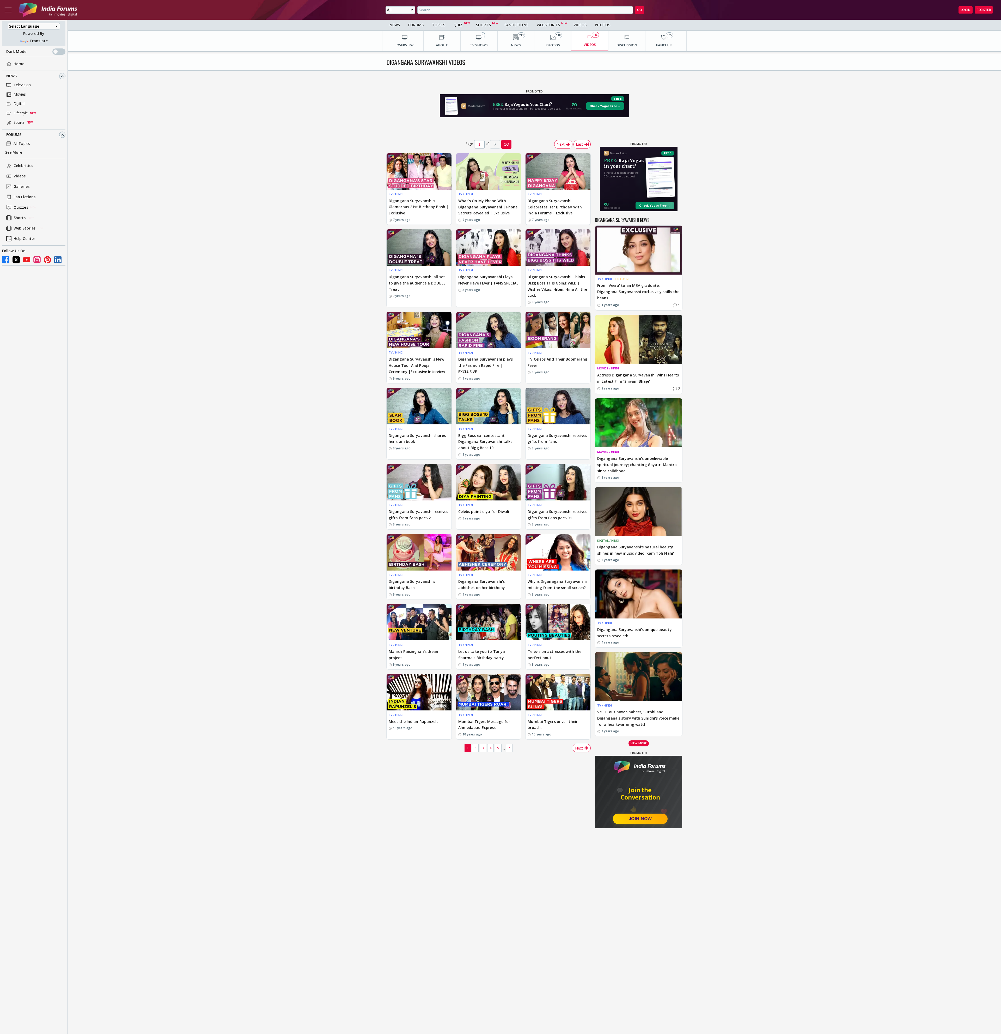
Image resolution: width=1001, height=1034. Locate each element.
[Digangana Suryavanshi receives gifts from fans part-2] (419, 482)
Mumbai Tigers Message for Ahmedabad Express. (484, 724)
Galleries (21, 186)
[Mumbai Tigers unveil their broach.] (558, 692)
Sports (19, 122)
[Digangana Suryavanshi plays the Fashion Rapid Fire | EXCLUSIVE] (488, 330)
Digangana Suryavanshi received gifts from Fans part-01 (558, 514)
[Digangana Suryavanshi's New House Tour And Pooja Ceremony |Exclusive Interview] (419, 330)
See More (13, 152)
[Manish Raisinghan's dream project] (419, 622)
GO (639, 10)
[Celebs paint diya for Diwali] (488, 482)
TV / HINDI (396, 194)
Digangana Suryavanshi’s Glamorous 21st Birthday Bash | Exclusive (418, 207)
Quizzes (21, 207)
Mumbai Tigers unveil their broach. (553, 724)
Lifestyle (21, 113)
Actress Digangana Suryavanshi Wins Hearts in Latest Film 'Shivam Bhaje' (638, 378)
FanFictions (516, 24)
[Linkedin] (58, 259)
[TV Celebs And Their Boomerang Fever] (558, 330)
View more (639, 743)
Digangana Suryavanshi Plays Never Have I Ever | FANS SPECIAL (488, 280)
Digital (19, 103)
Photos (602, 24)
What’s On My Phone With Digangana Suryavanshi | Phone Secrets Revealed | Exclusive (488, 207)
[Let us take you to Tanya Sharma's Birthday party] (488, 622)
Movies (20, 94)
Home (19, 63)
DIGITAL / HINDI (608, 540)
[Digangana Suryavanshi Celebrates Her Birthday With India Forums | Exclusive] (558, 171)
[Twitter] (16, 259)
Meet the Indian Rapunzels (413, 721)
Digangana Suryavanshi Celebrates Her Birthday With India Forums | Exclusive (555, 207)
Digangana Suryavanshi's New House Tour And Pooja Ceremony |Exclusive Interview (417, 365)
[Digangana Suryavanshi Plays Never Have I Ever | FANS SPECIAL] (488, 247)
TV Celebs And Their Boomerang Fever (557, 362)
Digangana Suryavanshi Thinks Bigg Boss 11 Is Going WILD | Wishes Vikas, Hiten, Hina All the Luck (557, 286)
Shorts (20, 217)
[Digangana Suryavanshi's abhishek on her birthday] (488, 552)
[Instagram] (37, 259)
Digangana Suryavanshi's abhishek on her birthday (481, 584)
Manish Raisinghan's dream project (414, 654)
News (11, 76)
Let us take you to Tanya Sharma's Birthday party (481, 654)
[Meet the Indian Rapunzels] (419, 692)
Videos (20, 176)
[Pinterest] (47, 259)
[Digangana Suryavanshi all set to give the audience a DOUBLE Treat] (419, 247)
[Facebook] (5, 259)
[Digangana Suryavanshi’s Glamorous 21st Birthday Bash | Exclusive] (419, 171)
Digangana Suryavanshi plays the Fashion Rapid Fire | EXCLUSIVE (485, 365)
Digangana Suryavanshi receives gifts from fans (557, 438)
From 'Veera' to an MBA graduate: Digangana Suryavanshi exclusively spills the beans (638, 291)
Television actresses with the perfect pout (554, 654)
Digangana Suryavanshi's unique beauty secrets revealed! (634, 632)
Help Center (24, 238)
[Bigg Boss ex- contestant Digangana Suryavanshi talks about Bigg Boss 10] (488, 406)
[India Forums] (48, 10)
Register (984, 10)
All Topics (22, 143)
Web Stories (24, 228)
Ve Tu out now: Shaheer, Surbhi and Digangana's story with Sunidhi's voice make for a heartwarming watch (638, 718)
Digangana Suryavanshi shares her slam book (417, 438)
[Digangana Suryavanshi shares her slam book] (419, 406)
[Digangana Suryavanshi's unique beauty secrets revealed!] (638, 593)
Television (22, 85)
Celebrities (23, 165)
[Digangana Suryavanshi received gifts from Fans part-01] (558, 482)
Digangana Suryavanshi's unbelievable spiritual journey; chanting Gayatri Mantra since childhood (637, 464)
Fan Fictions (24, 197)
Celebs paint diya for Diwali (483, 511)
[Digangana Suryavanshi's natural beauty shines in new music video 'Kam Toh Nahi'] (638, 511)
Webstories (548, 24)
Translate (38, 41)
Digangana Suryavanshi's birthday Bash (412, 584)
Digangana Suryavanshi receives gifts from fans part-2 (418, 514)
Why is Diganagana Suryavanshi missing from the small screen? (557, 584)
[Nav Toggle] (8, 10)
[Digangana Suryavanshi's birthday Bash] (419, 552)
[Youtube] (26, 259)
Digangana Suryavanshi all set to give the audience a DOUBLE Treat (417, 283)
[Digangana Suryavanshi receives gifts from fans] (558, 406)
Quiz (458, 24)
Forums (14, 134)
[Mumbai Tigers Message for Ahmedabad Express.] (488, 692)
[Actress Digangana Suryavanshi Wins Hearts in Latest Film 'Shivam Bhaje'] (638, 339)
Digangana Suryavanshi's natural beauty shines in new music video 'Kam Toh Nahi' (635, 550)
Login (966, 10)
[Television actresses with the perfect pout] (558, 622)
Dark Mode (16, 51)
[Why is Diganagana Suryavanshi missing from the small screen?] (558, 552)
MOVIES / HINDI (608, 368)
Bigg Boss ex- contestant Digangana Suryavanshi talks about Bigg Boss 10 (485, 441)
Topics (438, 24)
